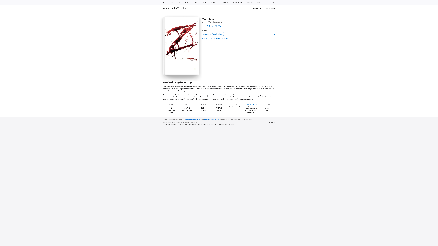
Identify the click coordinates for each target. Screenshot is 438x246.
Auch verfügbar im (215, 38)
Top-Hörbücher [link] (269, 8)
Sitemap (233, 124)
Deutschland (271, 122)
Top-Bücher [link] (257, 8)
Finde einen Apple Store (192, 120)
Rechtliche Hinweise (221, 124)
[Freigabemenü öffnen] (274, 34)
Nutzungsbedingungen (205, 124)
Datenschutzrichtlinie (170, 124)
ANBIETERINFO (251, 105)
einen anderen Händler (211, 120)
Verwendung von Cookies (187, 124)
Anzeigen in (212, 34)
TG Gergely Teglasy (211, 25)
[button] (267, 2)
